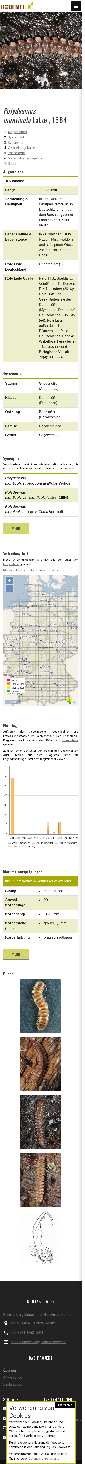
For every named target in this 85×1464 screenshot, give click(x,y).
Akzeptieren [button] (65, 1405)
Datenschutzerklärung (44, 1458)
